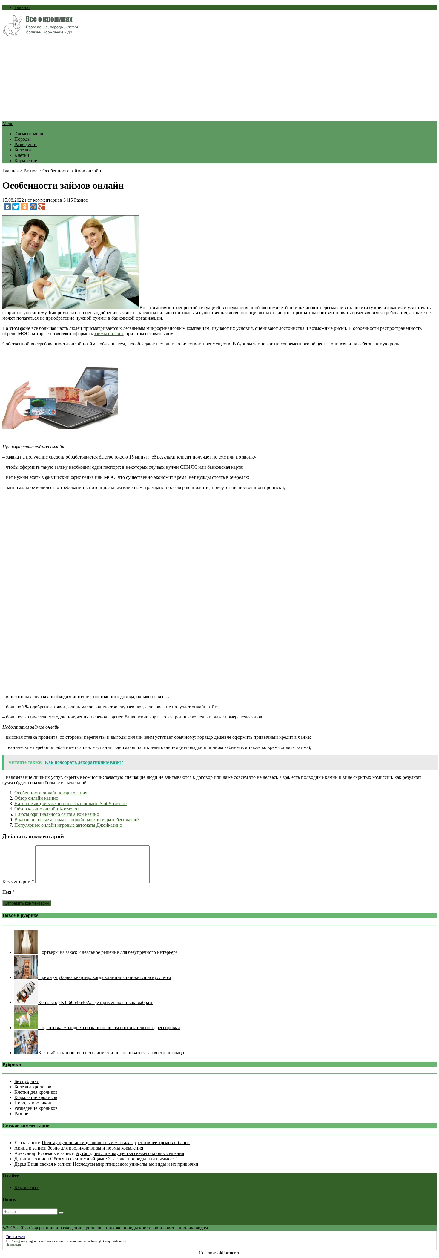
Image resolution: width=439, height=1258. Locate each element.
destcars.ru (119, 1241)
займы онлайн (108, 333)
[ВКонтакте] (7, 206)
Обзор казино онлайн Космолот (46, 808)
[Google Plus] (41, 206)
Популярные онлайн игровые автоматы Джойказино (68, 825)
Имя (8, 891)
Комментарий (18, 881)
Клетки (21, 155)
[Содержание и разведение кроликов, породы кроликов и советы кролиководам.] (40, 34)
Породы (22, 139)
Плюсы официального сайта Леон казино (56, 814)
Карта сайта (26, 1187)
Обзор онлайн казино (36, 798)
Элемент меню (29, 133)
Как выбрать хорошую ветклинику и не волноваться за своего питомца (111, 1052)
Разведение (25, 144)
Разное (30, 170)
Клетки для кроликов (36, 1092)
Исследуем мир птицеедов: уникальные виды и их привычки (135, 1164)
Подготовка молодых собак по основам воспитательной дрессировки (109, 1027)
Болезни (22, 149)
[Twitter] (15, 206)
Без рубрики (26, 1081)
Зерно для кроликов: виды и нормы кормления (95, 1147)
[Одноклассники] (24, 206)
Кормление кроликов (35, 1097)
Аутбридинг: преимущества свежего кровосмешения (130, 1153)
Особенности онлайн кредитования (50, 792)
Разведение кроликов (36, 1108)
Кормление (25, 160)
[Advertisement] (181, 79)
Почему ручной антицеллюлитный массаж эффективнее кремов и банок (116, 1142)
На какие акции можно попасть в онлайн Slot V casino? (70, 803)
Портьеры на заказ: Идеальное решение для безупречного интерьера (108, 952)
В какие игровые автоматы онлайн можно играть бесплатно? (76, 819)
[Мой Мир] (33, 206)
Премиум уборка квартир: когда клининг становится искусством (104, 977)
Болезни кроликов (32, 1086)
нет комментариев (43, 200)
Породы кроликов (32, 1102)
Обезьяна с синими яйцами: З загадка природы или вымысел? (113, 1158)
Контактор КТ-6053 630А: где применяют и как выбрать (95, 1002)
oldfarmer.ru (228, 1252)
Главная (22, 7)
